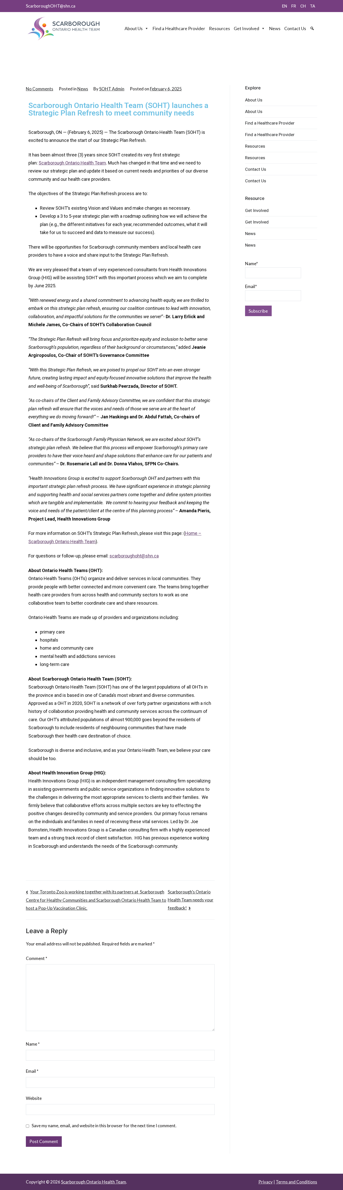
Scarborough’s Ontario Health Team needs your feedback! (190, 899)
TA (312, 6)
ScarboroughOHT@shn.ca (50, 6)
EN (284, 6)
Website (34, 1098)
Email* (251, 286)
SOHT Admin (111, 88)
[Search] (313, 28)
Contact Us (295, 28)
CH (303, 6)
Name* (251, 263)
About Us (134, 28)
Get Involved (246, 28)
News (274, 28)
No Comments (39, 88)
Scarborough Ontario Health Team (72, 162)
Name (33, 1044)
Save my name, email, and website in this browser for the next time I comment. (104, 1125)
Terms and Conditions (296, 1181)
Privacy (265, 1181)
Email (32, 1071)
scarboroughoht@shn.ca (134, 555)
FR (293, 6)
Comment (36, 958)
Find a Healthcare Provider (178, 28)
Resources (219, 28)
